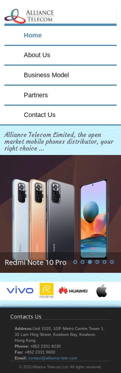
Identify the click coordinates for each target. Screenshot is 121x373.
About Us (37, 55)
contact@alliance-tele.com (52, 358)
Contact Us (40, 114)
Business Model (46, 75)
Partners (36, 95)
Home (33, 35)
